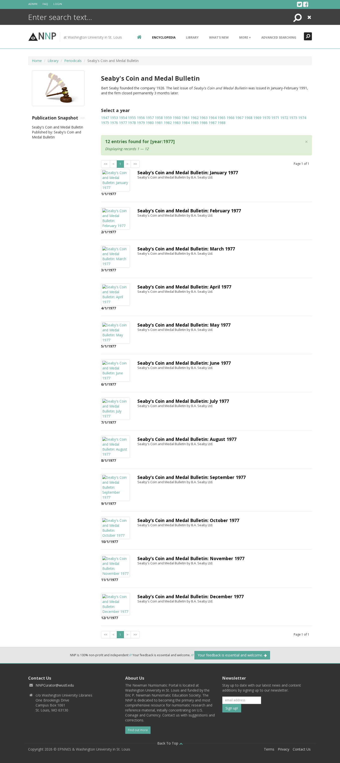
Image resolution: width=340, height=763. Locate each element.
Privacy (283, 749)
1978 (132, 122)
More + (245, 37)
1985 (195, 122)
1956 (141, 117)
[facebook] (305, 4)
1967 (239, 117)
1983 (177, 122)
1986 (204, 122)
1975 (105, 122)
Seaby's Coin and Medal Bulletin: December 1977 (190, 596)
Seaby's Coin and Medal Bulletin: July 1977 (183, 401)
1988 (222, 122)
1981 (159, 122)
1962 (195, 117)
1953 (114, 117)
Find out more (138, 730)
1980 (150, 122)
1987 (213, 122)
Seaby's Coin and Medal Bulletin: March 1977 (186, 249)
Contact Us (302, 749)
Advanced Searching (278, 37)
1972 (284, 117)
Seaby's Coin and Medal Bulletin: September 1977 (191, 477)
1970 (266, 117)
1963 (204, 117)
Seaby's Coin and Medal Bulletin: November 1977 (190, 558)
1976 (114, 122)
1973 (293, 117)
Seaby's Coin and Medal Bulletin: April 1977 (184, 287)
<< (105, 164)
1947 (105, 117)
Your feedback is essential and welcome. (231, 655)
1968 (248, 117)
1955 (132, 117)
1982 (168, 122)
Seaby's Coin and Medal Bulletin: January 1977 (187, 173)
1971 (275, 117)
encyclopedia (163, 37)
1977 (123, 122)
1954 (123, 117)
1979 (141, 122)
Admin (32, 4)
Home (37, 60)
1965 (222, 117)
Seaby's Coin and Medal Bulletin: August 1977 (186, 439)
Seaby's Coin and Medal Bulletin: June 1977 (184, 363)
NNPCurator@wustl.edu (55, 685)
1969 (257, 117)
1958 (159, 117)
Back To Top (168, 743)
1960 (177, 117)
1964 (213, 117)
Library (192, 37)
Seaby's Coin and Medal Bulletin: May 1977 (183, 325)
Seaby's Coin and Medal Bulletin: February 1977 (189, 211)
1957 (150, 117)
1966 (230, 117)
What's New (219, 37)
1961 (186, 117)
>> (135, 164)
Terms (269, 749)
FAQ (45, 4)
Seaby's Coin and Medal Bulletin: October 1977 (188, 520)
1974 (302, 117)
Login (57, 4)
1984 (186, 122)
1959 (168, 117)
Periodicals (73, 60)
